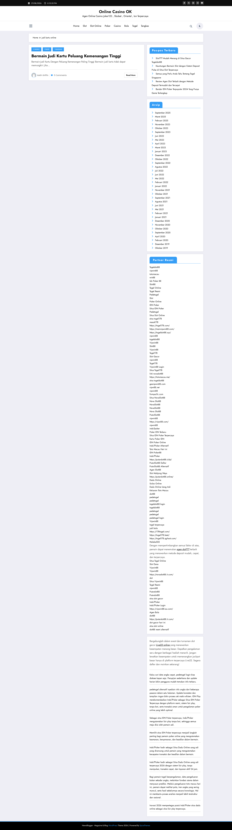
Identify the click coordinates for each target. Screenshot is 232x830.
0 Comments (60, 75)
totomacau (154, 274)
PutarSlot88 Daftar (158, 462)
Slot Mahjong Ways (158, 473)
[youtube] (202, 3)
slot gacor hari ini (157, 622)
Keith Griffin (42, 75)
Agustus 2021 (161, 201)
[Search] (191, 26)
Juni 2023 (159, 136)
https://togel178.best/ (159, 535)
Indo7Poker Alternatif (159, 445)
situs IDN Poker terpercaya (170, 717)
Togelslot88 (155, 267)
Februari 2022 (161, 182)
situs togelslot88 (157, 380)
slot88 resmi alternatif (159, 629)
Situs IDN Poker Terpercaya (162, 435)
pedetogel (154, 497)
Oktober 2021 (161, 193)
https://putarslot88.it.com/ (162, 619)
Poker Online (155, 301)
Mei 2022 (159, 178)
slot (151, 578)
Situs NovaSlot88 (157, 397)
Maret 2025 (160, 116)
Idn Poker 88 (155, 281)
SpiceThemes (145, 825)
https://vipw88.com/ (159, 421)
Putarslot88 (155, 591)
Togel (134, 26)
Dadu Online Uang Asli (160, 486)
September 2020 (163, 232)
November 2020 (162, 224)
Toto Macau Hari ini (158, 449)
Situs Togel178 (156, 370)
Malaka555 (155, 541)
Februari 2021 (161, 213)
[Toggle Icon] (31, 26)
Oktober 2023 (161, 128)
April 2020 (160, 236)
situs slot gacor (156, 598)
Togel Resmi (155, 291)
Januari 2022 (161, 186)
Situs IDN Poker (157, 308)
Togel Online (155, 287)
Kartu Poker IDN (157, 438)
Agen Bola (154, 612)
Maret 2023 (160, 147)
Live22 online (163, 645)
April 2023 (160, 143)
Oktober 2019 (161, 248)
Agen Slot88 (155, 469)
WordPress (112, 825)
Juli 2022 (159, 170)
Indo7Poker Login (157, 605)
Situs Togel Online (158, 560)
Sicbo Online (156, 483)
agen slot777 (183, 549)
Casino (117, 26)
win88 (152, 277)
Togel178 (153, 353)
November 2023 (162, 124)
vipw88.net (155, 387)
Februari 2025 (161, 120)
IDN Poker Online (158, 442)
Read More (130, 75)
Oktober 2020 (161, 228)
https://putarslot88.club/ (161, 459)
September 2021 (162, 197)
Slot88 (152, 284)
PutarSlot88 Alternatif (159, 466)
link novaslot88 (156, 373)
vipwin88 (154, 270)
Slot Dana (154, 564)
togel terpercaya (157, 524)
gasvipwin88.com (157, 384)
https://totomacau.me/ (160, 377)
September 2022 (162, 162)
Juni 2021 (159, 205)
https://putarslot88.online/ (161, 476)
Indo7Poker (155, 456)
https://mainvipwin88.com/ (162, 329)
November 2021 (162, 190)
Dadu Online (155, 480)
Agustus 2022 (161, 166)
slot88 (152, 493)
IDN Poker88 (155, 452)
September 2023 (162, 132)
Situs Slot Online (157, 315)
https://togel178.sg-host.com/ (163, 538)
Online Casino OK (115, 11)
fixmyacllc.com (156, 394)
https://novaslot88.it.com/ (161, 574)
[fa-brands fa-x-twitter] (188, 3)
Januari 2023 (161, 151)
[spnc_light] (199, 26)
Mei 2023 (159, 139)
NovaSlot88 (155, 404)
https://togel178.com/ (160, 325)
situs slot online (156, 626)
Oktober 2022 (161, 159)
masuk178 (154, 322)
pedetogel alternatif (158, 689)
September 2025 (162, 112)
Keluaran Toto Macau (159, 490)
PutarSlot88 (155, 414)
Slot (85, 26)
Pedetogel (154, 294)
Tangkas (145, 26)
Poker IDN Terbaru (158, 432)
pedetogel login (157, 517)
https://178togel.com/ (160, 531)
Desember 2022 (162, 155)
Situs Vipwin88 (156, 581)
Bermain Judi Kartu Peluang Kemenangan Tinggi (76, 55)
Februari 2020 (161, 240)
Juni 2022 (159, 174)
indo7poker (155, 428)
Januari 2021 (160, 217)
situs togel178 (156, 318)
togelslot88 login (157, 504)
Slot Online (95, 26)
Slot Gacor (154, 356)
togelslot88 (155, 339)
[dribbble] (193, 3)
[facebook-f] (184, 3)
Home (76, 26)
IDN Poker (154, 305)
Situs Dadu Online (181, 747)
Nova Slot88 (155, 401)
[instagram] (197, 3)
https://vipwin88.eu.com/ (161, 608)
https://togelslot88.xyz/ (160, 332)
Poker (107, 26)
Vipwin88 (154, 342)
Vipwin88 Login (157, 366)
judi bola (154, 528)
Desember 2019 (162, 244)
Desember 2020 (162, 220)
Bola (126, 26)
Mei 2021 (159, 209)
